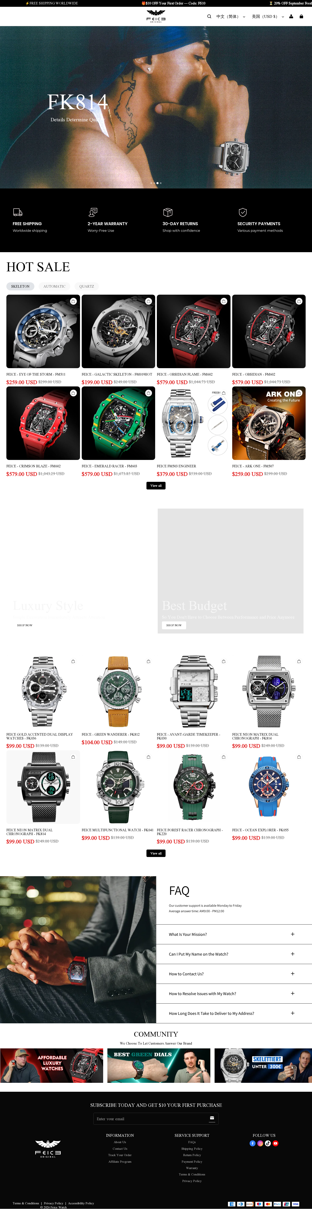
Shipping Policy (191, 1148)
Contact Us (120, 1148)
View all (156, 485)
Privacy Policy (192, 1181)
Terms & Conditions (192, 1174)
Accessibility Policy (81, 1203)
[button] (209, 16)
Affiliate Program (119, 1161)
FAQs (192, 1142)
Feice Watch (59, 1207)
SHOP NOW (24, 625)
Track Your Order (120, 1155)
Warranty (192, 1168)
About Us (120, 1142)
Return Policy (192, 1155)
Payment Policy (192, 1161)
